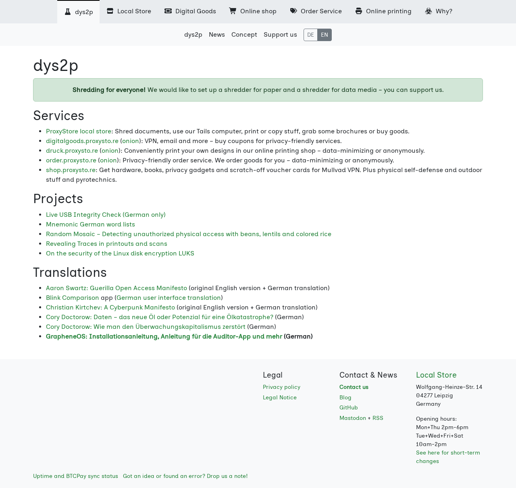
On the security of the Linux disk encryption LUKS (120, 253)
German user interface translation (169, 297)
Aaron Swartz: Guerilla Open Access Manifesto (116, 288)
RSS (377, 418)
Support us (280, 34)
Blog (345, 397)
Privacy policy (281, 387)
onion (130, 141)
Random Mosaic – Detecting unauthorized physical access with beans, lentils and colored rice (188, 234)
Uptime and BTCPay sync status (75, 476)
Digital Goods (195, 11)
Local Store (133, 11)
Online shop (258, 11)
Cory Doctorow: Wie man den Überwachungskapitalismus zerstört (146, 326)
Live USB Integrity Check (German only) (106, 214)
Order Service (320, 11)
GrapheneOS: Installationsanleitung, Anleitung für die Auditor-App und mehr (164, 336)
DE (310, 34)
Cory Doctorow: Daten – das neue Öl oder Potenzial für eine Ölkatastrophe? (159, 317)
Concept (244, 34)
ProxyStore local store (78, 131)
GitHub (348, 407)
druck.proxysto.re (72, 150)
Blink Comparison (72, 297)
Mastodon (352, 418)
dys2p (83, 12)
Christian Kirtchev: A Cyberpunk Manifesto (110, 307)
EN (324, 34)
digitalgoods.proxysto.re (82, 141)
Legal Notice (280, 397)
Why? (443, 11)
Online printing (388, 11)
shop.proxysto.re (71, 170)
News (217, 34)
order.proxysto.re (71, 160)
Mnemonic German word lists (90, 224)
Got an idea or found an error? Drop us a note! (185, 476)
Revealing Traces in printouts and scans (106, 243)
